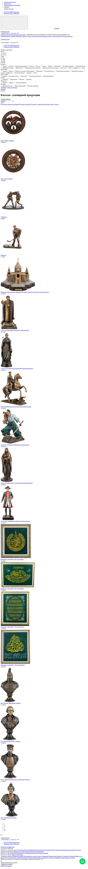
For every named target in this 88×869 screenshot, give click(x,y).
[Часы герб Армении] (13, 177)
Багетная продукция (48, 104)
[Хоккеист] (13, 253)
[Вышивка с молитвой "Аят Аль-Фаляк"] (18, 587)
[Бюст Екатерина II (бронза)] (10, 816)
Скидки (56, 104)
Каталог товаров (10, 36)
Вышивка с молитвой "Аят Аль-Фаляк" (12, 588)
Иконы (14, 854)
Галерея (54, 36)
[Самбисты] (13, 215)
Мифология (16, 851)
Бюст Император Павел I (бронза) (10, 741)
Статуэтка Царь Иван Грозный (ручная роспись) (15, 330)
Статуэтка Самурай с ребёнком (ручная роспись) (15, 445)
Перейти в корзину (6, 866)
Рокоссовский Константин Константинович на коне (16, 406)
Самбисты (4, 217)
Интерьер (10, 851)
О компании (35, 36)
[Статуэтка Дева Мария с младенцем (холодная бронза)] (7, 481)
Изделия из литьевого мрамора (10, 104)
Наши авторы (52, 856)
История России (24, 850)
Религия (57, 850)
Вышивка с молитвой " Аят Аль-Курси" (12, 627)
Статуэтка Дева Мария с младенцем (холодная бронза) (17, 483)
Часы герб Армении (6, 179)
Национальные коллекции (68, 850)
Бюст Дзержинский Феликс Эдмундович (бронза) (15, 779)
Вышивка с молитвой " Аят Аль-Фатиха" (13, 665)
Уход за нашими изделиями (12, 5)
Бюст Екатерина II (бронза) (9, 817)
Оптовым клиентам (10, 2)
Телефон (56, 28)
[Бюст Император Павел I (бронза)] (10, 740)
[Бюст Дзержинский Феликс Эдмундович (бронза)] (10, 778)
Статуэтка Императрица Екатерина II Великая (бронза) (17, 368)
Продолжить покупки (6, 864)
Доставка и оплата (21, 36)
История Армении (45, 850)
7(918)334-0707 (5, 31)
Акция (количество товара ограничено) (32, 851)
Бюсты (53, 850)
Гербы (18, 854)
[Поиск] (41, 28)
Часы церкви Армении (7, 140)
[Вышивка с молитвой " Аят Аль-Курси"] (15, 625)
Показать (3, 87)
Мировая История (34, 850)
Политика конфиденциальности (20, 858)
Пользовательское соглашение (38, 858)
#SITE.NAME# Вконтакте (11, 12)
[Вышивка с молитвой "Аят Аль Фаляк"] (16, 558)
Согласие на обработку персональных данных (61, 858)
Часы (21, 854)
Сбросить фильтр (12, 87)
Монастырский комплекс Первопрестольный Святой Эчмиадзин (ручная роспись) (25, 292)
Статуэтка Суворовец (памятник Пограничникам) (15, 521)
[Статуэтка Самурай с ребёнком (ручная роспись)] (13, 443)
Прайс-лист (7, 3)
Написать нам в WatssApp (11, 13)
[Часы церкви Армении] (13, 139)
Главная (3, 36)
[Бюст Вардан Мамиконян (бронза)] (10, 701)
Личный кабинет (68, 36)
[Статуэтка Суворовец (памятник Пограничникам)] (7, 519)
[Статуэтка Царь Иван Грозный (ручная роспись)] (9, 328)
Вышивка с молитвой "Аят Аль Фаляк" (12, 559)
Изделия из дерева (36, 104)
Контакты (59, 36)
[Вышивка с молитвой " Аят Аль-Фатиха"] (15, 663)
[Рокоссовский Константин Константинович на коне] (14, 405)
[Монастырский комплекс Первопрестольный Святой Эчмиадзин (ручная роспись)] (18, 290)
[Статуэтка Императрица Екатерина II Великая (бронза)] (6, 367)
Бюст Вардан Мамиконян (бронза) (11, 703)
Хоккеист (3, 255)
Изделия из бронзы (24, 104)
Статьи (29, 36)
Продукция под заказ (45, 36)
